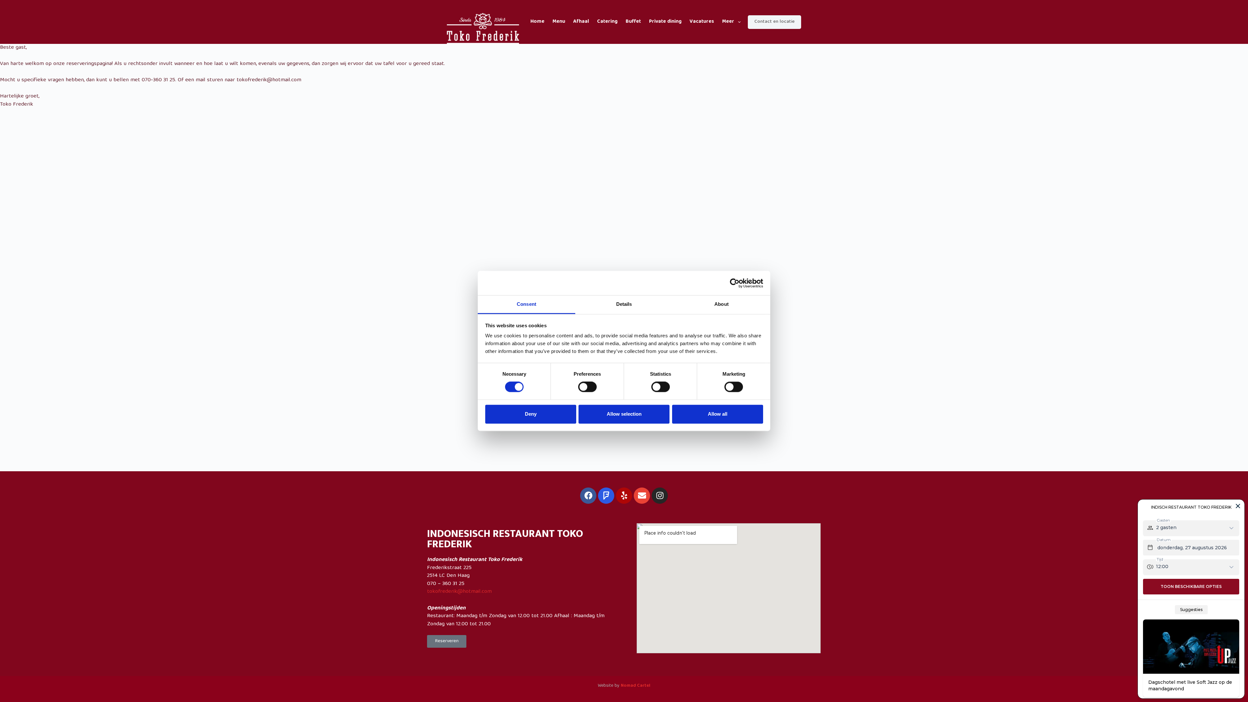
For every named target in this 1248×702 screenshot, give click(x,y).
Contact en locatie (774, 22)
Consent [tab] (526, 304)
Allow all (717, 414)
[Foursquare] (606, 496)
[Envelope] (642, 496)
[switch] (587, 387)
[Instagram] (660, 496)
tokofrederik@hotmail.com (459, 591)
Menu (558, 21)
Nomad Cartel (635, 686)
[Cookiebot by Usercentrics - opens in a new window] (734, 283)
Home (537, 21)
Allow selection (624, 414)
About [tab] (721, 304)
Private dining (665, 21)
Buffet (633, 21)
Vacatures (702, 21)
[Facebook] (588, 496)
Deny (531, 414)
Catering (607, 21)
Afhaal (581, 21)
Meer (728, 21)
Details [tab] (624, 304)
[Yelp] (624, 496)
